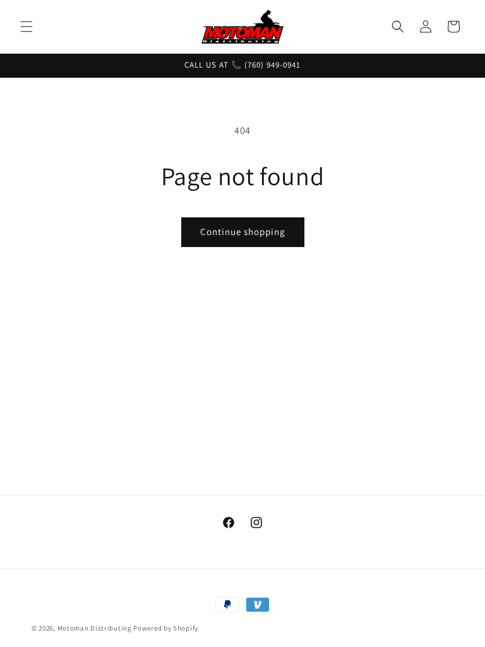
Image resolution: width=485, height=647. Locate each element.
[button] (26, 26)
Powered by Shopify (165, 628)
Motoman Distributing (94, 628)
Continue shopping (242, 232)
